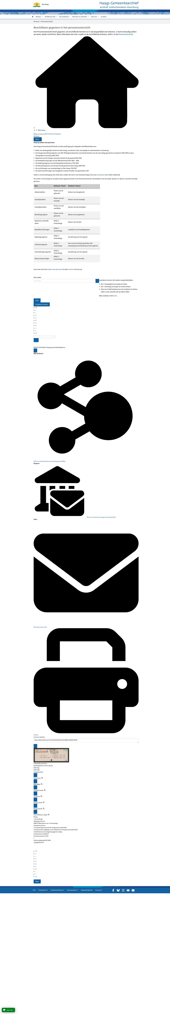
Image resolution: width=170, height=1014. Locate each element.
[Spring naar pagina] (36, 340)
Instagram (123, 890)
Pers (34, 890)
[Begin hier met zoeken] (87, 128)
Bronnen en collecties (79, 17)
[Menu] (35, 350)
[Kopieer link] (35, 746)
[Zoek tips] (97, 281)
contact (71, 269)
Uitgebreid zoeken (41, 304)
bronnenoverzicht (126, 34)
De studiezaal (64, 17)
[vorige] (36, 308)
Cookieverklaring (56, 890)
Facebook (113, 890)
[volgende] (36, 333)
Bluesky (118, 890)
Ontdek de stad (50, 17)
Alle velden (37, 277)
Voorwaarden (71, 890)
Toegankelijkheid (86, 890)
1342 (35, 828)
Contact (103, 17)
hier (115, 296)
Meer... (37, 139)
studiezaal (100, 175)
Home (32, 16)
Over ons (94, 17)
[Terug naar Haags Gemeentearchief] (40, 5)
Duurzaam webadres (39, 737)
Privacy (97, 890)
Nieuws (38, 17)
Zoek (37, 300)
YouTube (128, 890)
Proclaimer (42, 890)
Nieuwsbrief (133, 890)
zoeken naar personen (54, 269)
